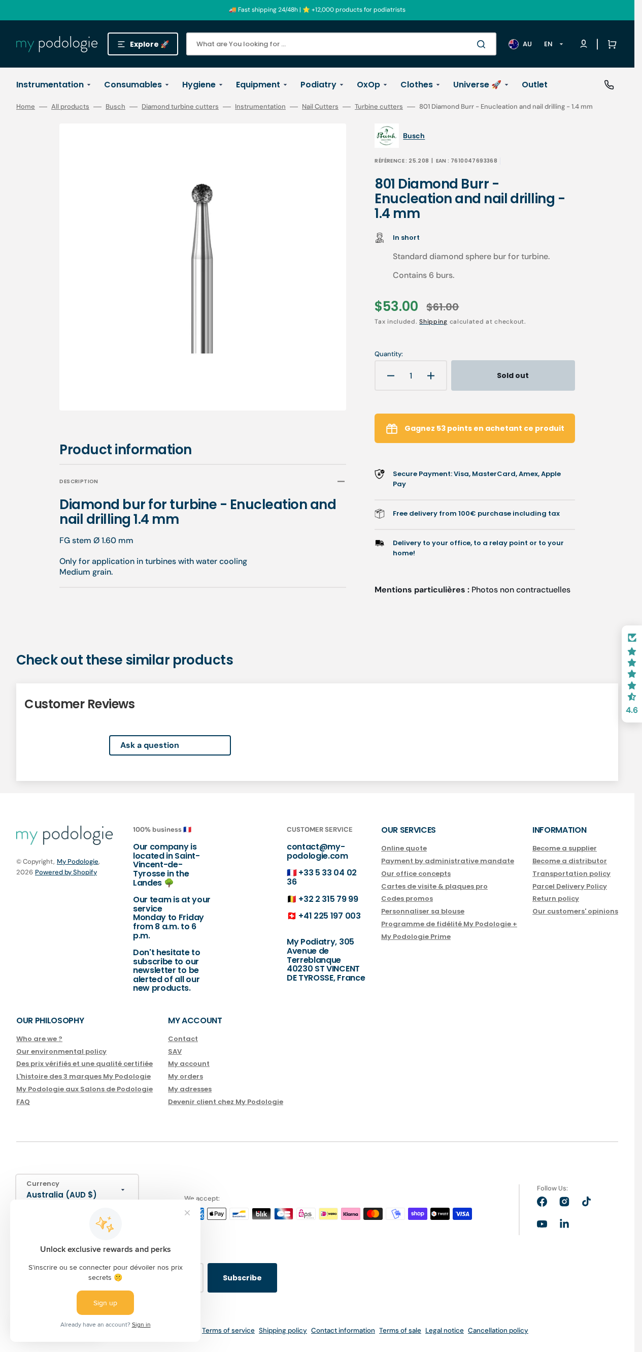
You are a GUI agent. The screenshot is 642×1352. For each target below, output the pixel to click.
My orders (185, 1076)
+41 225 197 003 (329, 916)
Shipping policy (283, 1330)
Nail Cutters (320, 107)
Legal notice (444, 1330)
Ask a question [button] (149, 745)
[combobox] (341, 44)
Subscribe (242, 1278)
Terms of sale (400, 1330)
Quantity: (389, 354)
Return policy (555, 898)
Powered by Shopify (66, 872)
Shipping (433, 322)
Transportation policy (571, 873)
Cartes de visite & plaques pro (434, 886)
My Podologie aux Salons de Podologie (84, 1089)
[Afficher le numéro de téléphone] (609, 85)
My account (189, 1063)
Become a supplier (564, 848)
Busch (115, 107)
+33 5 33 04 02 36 (322, 877)
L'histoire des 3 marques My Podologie (83, 1076)
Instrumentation (260, 107)
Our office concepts (416, 873)
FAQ (23, 1102)
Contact (183, 1039)
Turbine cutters (379, 107)
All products (70, 107)
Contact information (343, 1330)
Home (25, 107)
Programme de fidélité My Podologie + (449, 924)
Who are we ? (39, 1039)
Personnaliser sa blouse (422, 911)
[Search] (483, 44)
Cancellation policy (498, 1330)
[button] (610, 44)
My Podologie (77, 861)
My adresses (190, 1089)
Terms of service (228, 1330)
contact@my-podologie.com (317, 851)
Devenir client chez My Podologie (225, 1102)
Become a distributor (569, 861)
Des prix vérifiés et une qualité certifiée (84, 1063)
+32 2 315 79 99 (328, 899)
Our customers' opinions (575, 911)
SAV (175, 1051)
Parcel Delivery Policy (569, 886)
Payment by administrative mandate (447, 861)
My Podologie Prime (416, 936)
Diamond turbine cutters (180, 107)
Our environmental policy (61, 1051)
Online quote (404, 848)
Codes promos (407, 898)
